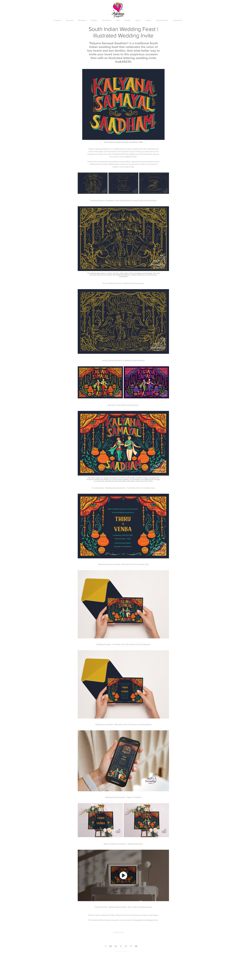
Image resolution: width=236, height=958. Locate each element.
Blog (117, 20)
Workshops (82, 20)
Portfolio (94, 20)
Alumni (138, 20)
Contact (148, 20)
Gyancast (69, 20)
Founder (127, 20)
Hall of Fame (106, 20)
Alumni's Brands (162, 20)
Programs (57, 20)
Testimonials (177, 20)
